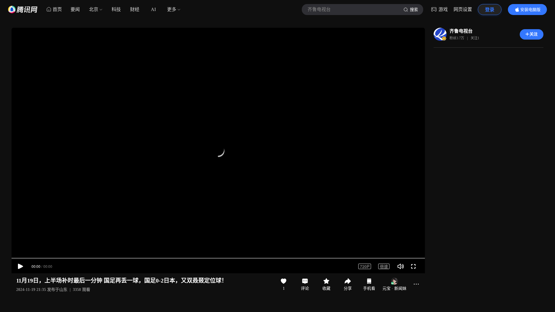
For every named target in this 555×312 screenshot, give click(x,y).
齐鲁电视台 (461, 31)
